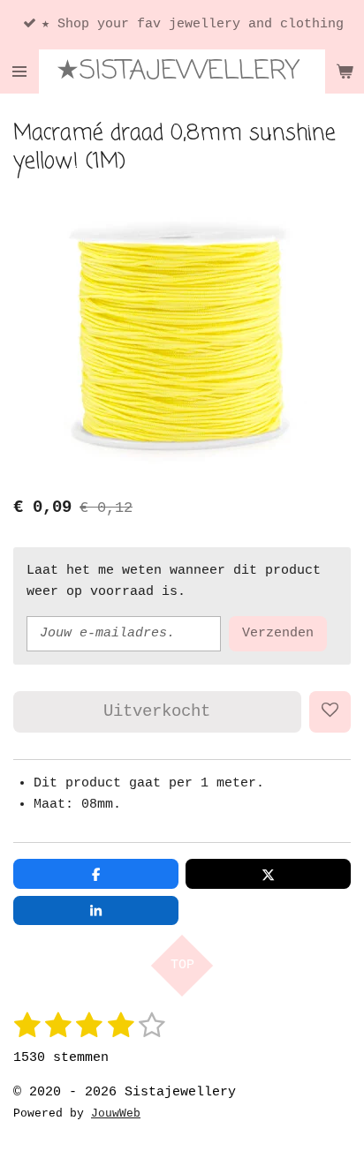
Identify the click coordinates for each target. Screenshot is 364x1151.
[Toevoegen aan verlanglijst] (330, 712)
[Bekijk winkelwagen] (344, 71)
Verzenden (278, 633)
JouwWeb (115, 1114)
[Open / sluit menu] (19, 71)
